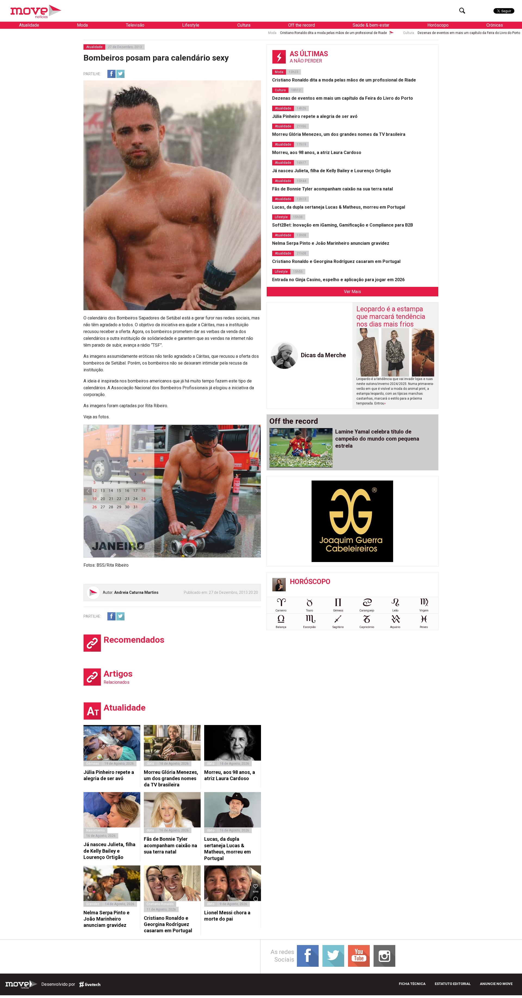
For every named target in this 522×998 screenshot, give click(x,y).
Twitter (120, 74)
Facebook (111, 74)
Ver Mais (352, 291)
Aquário (395, 627)
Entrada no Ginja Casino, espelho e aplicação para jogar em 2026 (338, 279)
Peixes (424, 627)
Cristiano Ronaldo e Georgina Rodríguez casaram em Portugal (168, 924)
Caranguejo (366, 610)
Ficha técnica (412, 984)
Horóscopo (438, 25)
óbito (150, 763)
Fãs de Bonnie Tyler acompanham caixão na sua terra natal (170, 845)
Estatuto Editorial (453, 984)
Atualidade (29, 25)
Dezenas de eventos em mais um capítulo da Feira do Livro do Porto (382, 33)
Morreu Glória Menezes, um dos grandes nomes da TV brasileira (171, 778)
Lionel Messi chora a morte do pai (227, 916)
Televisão (135, 25)
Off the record (301, 25)
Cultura (243, 25)
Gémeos (338, 610)
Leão (395, 610)
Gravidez (93, 904)
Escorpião (309, 627)
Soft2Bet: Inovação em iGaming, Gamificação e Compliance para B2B (342, 225)
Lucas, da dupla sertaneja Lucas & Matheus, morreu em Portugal (227, 848)
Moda (82, 25)
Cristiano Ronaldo (160, 904)
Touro (309, 610)
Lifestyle (190, 25)
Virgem (424, 610)
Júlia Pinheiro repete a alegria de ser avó (108, 775)
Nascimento (95, 830)
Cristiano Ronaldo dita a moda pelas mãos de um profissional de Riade (246, 33)
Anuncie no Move (496, 984)
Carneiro (280, 610)
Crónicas (494, 25)
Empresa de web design (90, 984)
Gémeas (92, 763)
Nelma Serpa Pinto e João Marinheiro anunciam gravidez (106, 919)
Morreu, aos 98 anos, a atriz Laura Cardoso (229, 775)
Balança (281, 627)
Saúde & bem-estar (371, 25)
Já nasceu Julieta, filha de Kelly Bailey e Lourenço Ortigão (109, 851)
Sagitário (338, 627)
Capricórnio (366, 627)
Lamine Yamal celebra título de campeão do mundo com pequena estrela (377, 438)
